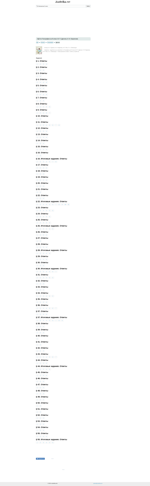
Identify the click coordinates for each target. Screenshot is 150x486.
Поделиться (41, 458)
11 (68, 204)
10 (65, 204)
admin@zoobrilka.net (97, 483)
